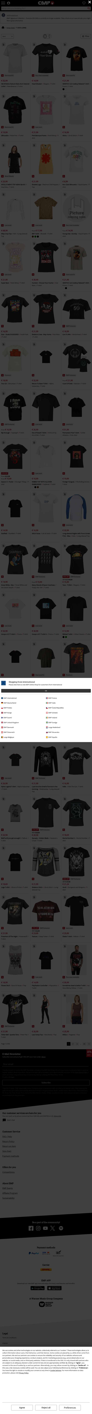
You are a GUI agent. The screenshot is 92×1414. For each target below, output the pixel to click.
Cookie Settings (55, 1370)
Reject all (46, 1407)
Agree (22, 1407)
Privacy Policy (24, 1373)
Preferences (70, 1407)
